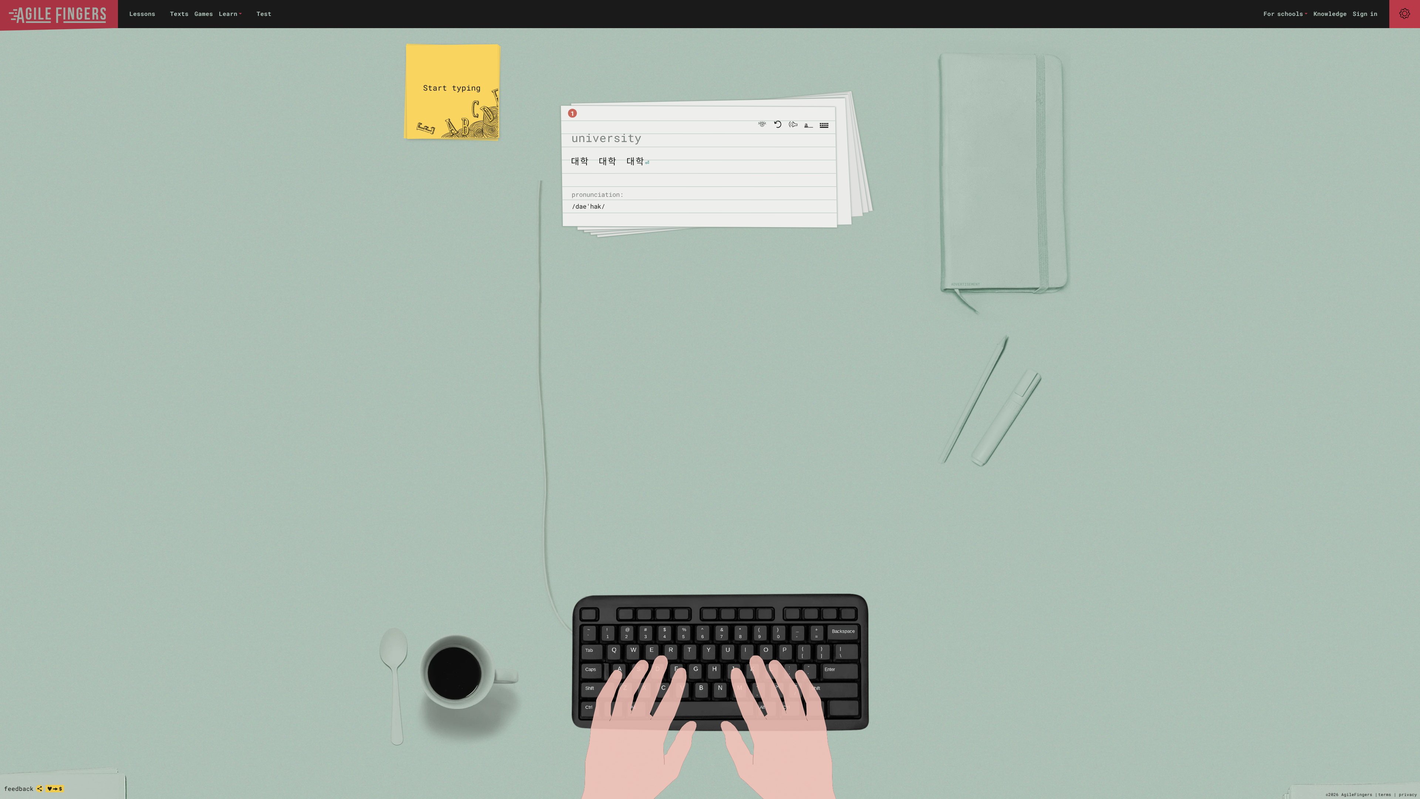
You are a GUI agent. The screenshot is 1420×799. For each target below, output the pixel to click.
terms (1384, 794)
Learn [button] (228, 13)
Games (204, 13)
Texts (179, 13)
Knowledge (1330, 13)
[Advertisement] (1002, 170)
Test (264, 13)
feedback (19, 788)
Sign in (1365, 13)
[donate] (54, 788)
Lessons (142, 13)
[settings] (1404, 13)
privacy (1408, 794)
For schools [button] (1283, 13)
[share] (39, 788)
